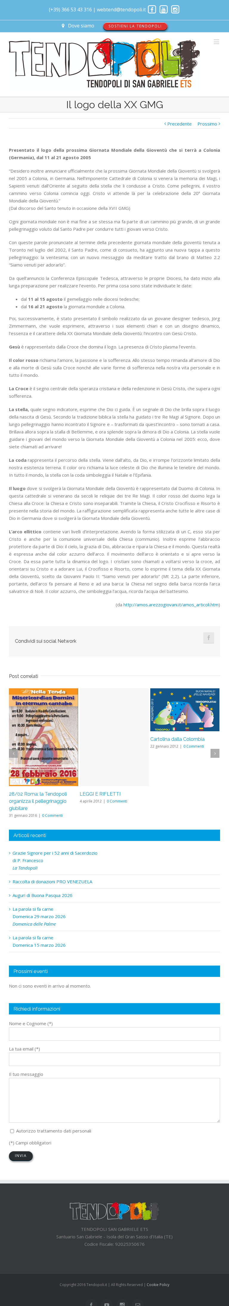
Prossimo (207, 124)
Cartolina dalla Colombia (177, 739)
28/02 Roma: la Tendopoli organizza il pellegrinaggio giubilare (38, 801)
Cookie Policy (158, 1284)
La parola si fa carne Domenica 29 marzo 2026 (39, 916)
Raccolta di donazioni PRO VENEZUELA (52, 881)
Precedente (179, 124)
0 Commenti (52, 815)
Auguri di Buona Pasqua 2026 (42, 895)
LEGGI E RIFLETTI (100, 794)
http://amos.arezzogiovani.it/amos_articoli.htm (171, 605)
